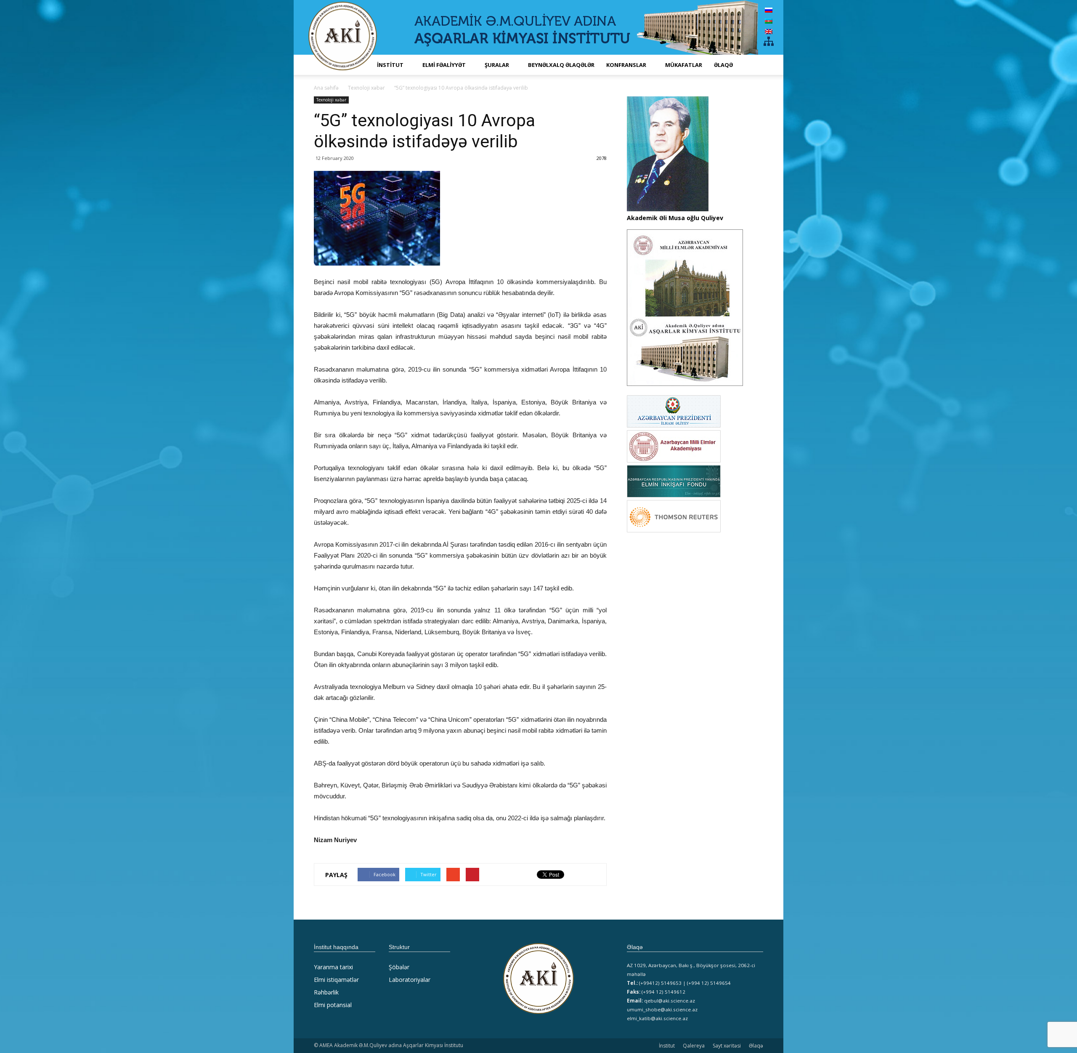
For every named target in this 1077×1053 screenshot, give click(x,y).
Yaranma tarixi (333, 967)
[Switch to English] (769, 31)
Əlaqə (723, 65)
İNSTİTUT (390, 65)
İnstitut (667, 1045)
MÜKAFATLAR (683, 65)
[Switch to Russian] (769, 10)
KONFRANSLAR (626, 65)
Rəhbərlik (326, 992)
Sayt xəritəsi (727, 1045)
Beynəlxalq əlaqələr (561, 65)
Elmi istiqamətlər (336, 980)
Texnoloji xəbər (331, 100)
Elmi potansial (333, 1005)
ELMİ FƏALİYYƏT (444, 65)
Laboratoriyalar (409, 980)
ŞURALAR (497, 65)
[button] (753, 65)
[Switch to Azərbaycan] (769, 20)
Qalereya (694, 1045)
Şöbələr (399, 967)
